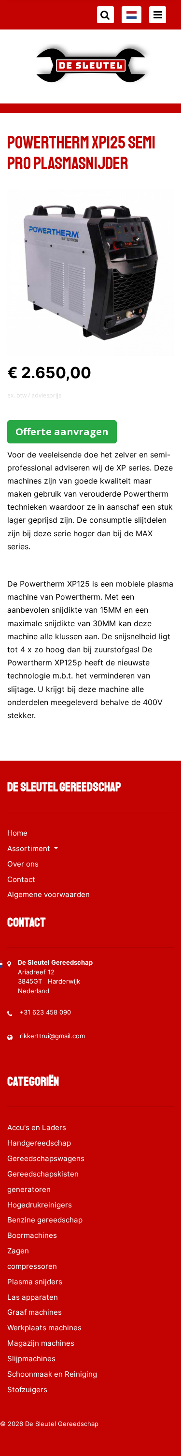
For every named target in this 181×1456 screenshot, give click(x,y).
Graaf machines (34, 1312)
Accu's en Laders (36, 1127)
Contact (21, 879)
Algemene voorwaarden (48, 894)
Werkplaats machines (44, 1327)
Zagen (18, 1250)
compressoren (32, 1266)
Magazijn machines (40, 1343)
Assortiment (29, 848)
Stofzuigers (27, 1389)
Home (17, 833)
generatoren (29, 1189)
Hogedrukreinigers (39, 1204)
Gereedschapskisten (43, 1173)
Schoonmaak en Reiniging (52, 1374)
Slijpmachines (31, 1358)
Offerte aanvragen (62, 431)
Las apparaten (32, 1297)
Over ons (23, 863)
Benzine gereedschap (45, 1219)
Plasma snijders (34, 1281)
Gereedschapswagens (45, 1158)
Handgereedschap (39, 1142)
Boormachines (32, 1235)
